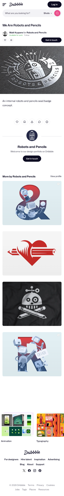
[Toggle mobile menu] (4, 4)
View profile (56, 176)
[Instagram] (34, 470)
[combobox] (22, 13)
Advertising (54, 459)
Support (40, 464)
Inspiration (39, 459)
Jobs (17, 489)
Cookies (50, 485)
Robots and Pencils (36, 32)
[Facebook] (29, 470)
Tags (24, 489)
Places (32, 489)
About (30, 464)
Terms (31, 485)
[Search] (57, 13)
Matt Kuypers (16, 32)
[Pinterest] (40, 470)
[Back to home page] (16, 4)
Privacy (40, 485)
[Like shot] (4, 40)
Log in (54, 4)
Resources (43, 489)
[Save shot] (11, 40)
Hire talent (26, 459)
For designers (11, 459)
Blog (22, 464)
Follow (26, 35)
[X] (24, 470)
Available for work (16, 35)
